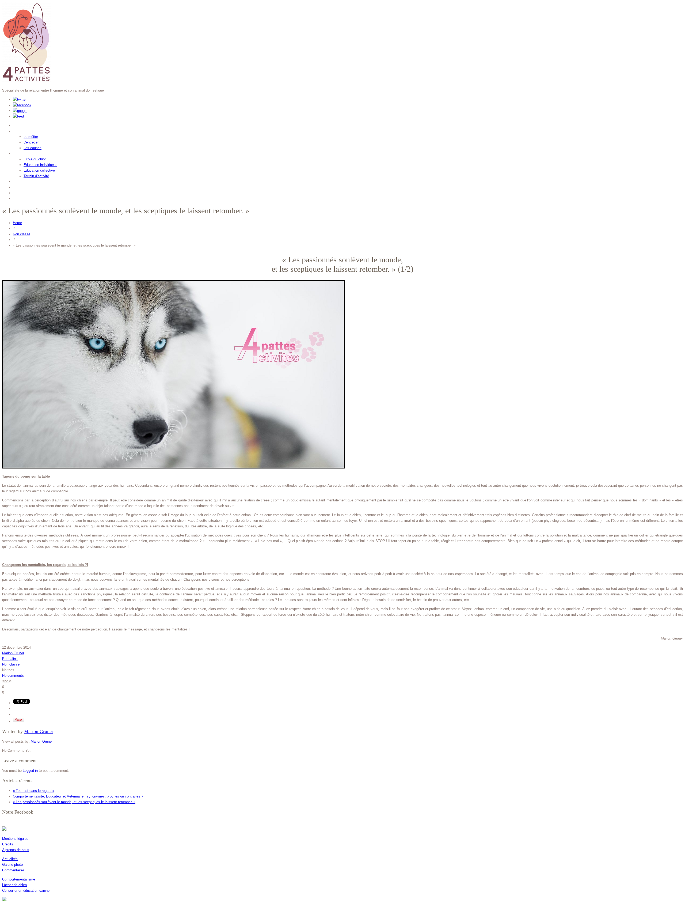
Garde (20, 180)
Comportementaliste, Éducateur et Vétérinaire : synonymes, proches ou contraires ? (78, 796)
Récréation (26, 186)
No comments (13, 676)
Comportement (30, 130)
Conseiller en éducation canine (26, 891)
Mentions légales (15, 839)
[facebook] (22, 105)
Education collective (39, 170)
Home (17, 223)
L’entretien (31, 142)
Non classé (21, 234)
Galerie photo (12, 865)
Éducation (25, 152)
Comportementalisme (18, 879)
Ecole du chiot (35, 159)
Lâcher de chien (14, 885)
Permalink (10, 659)
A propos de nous (15, 850)
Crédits (7, 844)
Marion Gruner (13, 653)
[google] (20, 111)
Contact (22, 197)
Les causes (32, 148)
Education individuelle (40, 165)
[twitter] (19, 99)
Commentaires (13, 870)
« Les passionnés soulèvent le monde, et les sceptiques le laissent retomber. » (74, 802)
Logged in (30, 771)
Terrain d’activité (36, 176)
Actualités (10, 859)
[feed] (18, 116)
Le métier (31, 137)
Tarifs (19, 192)
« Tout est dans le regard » (33, 791)
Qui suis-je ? (28, 124)
